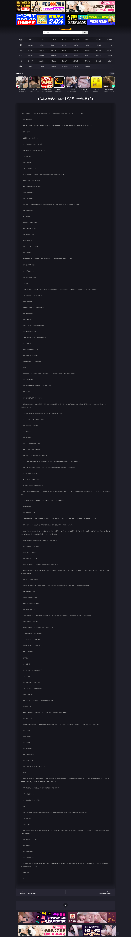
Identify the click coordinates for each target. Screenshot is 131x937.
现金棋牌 (98, 40)
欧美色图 (53, 56)
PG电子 (31, 40)
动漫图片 (64, 56)
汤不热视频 (64, 66)
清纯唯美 (87, 56)
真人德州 (41, 40)
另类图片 (109, 56)
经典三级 (87, 50)
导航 (20, 66)
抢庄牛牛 (109, 40)
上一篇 (28, 892)
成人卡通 (53, 50)
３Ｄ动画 (64, 45)
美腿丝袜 (75, 56)
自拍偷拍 (41, 45)
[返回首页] (117, 933)
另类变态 (109, 50)
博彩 (20, 40)
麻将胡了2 (76, 40)
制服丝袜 (75, 50)
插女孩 (30, 66)
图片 (20, 56)
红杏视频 (75, 66)
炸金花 (87, 40)
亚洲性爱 (30, 50)
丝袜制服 (87, 45)
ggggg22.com (65, 28)
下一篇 (105, 892)
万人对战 (53, 40)
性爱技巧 (109, 61)
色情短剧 (87, 66)
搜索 (85, 32)
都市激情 (30, 61)
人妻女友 (53, 61)
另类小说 (87, 61)
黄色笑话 (98, 61)
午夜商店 (41, 66)
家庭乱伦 (41, 61)
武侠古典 (64, 61)
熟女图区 (98, 56)
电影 (20, 50)
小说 (20, 61)
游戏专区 (64, 40)
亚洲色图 (41, 56)
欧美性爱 (64, 50)
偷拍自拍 (41, 50)
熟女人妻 (75, 45)
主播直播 (98, 45)
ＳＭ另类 (109, 45)
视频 (20, 45)
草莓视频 (53, 66)
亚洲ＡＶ (30, 45)
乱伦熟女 (98, 50)
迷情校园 (75, 61)
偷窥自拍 (30, 56)
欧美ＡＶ (53, 45)
